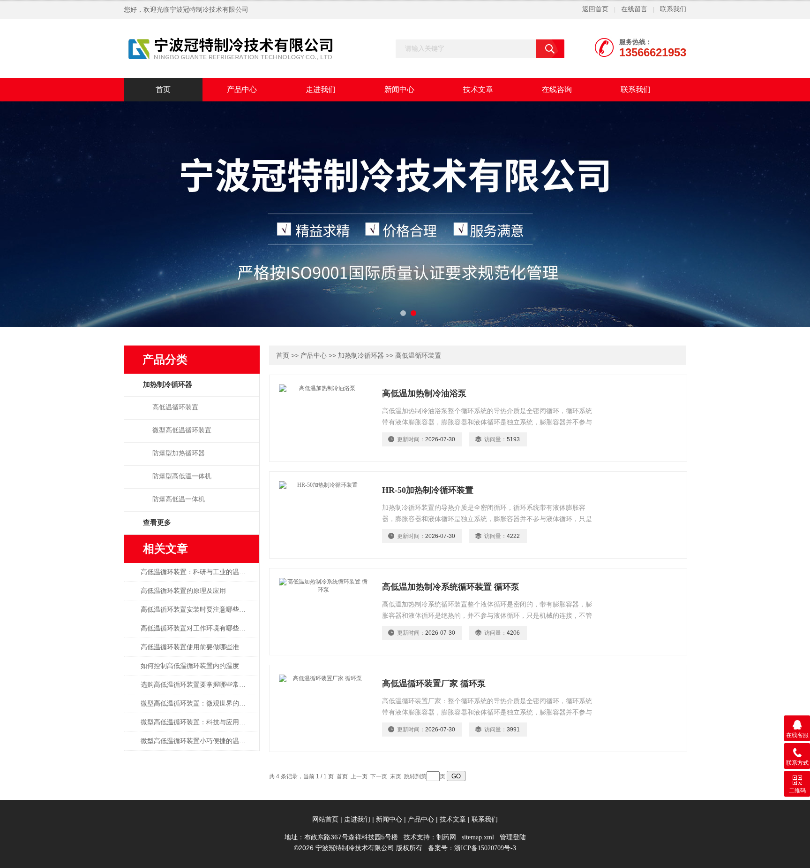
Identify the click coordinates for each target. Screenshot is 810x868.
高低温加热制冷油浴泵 (424, 393)
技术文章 (478, 89)
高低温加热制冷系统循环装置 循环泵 (450, 586)
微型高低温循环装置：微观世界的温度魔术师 (198, 703)
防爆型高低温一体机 (181, 476)
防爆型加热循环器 (178, 453)
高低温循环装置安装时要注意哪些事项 (196, 609)
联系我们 (673, 9)
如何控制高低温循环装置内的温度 (190, 665)
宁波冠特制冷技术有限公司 (209, 9)
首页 (163, 89)
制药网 (446, 837)
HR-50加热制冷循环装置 (427, 490)
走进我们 (321, 89)
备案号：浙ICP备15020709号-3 (472, 848)
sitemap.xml (478, 837)
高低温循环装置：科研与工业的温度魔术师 (198, 572)
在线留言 (634, 9)
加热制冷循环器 (361, 355)
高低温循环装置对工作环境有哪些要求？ (198, 628)
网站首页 (325, 819)
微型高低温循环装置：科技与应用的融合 (198, 722)
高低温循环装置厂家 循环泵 (434, 683)
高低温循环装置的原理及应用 (183, 590)
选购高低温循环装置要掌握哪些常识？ (196, 684)
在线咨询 (557, 89)
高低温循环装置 (175, 407)
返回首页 (595, 9)
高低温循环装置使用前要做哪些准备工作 (198, 647)
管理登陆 (513, 837)
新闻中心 (399, 89)
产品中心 (242, 89)
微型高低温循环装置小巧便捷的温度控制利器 (198, 741)
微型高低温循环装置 (181, 430)
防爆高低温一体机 (178, 499)
